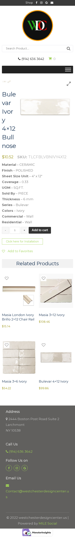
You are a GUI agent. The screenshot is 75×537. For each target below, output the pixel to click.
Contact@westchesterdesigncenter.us (50, 3)
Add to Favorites (20, 251)
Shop (29, 2)
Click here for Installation (22, 241)
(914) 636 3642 (32, 59)
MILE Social (48, 523)
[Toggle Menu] (68, 69)
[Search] (68, 48)
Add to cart (40, 230)
